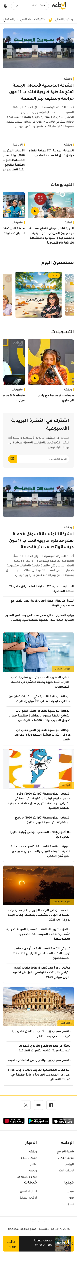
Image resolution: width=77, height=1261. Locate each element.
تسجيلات (68, 1204)
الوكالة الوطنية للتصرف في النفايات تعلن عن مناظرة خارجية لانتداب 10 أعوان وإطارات (39, 699)
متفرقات (65, 1023)
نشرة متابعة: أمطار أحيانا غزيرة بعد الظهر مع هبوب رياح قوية (42, 604)
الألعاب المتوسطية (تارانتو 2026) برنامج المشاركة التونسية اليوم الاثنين (42, 820)
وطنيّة (68, 79)
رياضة (33, 1171)
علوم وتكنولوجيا (61, 902)
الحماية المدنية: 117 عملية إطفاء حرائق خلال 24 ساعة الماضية (51, 153)
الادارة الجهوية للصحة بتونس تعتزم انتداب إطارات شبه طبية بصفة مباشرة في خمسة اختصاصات (40, 682)
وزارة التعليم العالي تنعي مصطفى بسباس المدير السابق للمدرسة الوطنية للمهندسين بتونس (40, 618)
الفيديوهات (62, 185)
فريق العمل (66, 1158)
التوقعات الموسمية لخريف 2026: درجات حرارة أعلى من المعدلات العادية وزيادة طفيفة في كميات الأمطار (39, 1075)
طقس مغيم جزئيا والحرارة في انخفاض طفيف (39, 1060)
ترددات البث (66, 1171)
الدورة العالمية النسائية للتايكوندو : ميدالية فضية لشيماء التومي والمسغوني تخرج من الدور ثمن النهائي (40, 851)
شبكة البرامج (65, 1152)
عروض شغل (62, 669)
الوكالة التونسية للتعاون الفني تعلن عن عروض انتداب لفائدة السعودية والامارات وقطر (42, 735)
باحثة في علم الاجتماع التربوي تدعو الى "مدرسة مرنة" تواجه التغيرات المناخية (44, 1049)
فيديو (70, 1191)
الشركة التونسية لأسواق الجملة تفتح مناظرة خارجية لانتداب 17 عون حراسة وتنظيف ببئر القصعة (41, 92)
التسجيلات (62, 332)
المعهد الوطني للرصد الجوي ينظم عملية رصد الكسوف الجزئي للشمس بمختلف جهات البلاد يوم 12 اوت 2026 (39, 915)
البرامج (69, 1164)
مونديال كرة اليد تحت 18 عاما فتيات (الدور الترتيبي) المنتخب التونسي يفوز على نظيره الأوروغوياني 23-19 (41, 973)
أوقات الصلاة (28, 1198)
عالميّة (33, 1164)
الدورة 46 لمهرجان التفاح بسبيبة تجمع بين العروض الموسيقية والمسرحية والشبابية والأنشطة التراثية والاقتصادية (51, 236)
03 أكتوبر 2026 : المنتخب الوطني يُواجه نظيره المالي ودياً (40, 835)
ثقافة (68, 223)
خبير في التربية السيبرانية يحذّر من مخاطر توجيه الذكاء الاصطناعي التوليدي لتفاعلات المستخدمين (41, 953)
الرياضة (66, 785)
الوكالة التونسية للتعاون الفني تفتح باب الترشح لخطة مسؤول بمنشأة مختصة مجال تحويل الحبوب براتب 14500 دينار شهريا (39, 716)
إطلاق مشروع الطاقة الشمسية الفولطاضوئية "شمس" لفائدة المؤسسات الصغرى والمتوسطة (38, 934)
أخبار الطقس (28, 1191)
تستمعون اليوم (57, 263)
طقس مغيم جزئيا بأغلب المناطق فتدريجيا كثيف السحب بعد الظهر (41, 1034)
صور (71, 1198)
